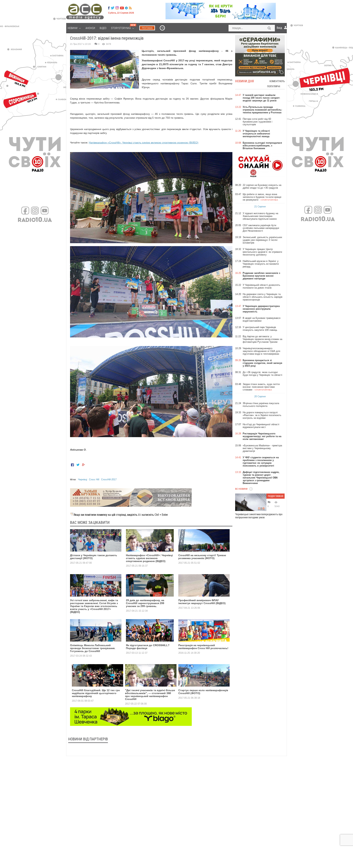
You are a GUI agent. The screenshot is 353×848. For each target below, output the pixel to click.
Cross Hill (94, 479)
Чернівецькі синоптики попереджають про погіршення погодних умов (258, 516)
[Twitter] (112, 8)
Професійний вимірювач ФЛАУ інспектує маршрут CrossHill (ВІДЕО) (202, 602)
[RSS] (130, 8)
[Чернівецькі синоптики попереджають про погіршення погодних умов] (250, 502)
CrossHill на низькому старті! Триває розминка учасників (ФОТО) (202, 557)
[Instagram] (117, 8)
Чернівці (82, 479)
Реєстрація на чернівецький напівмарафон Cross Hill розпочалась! (203, 647)
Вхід (279, 28)
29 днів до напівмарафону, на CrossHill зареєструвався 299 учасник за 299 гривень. (145, 603)
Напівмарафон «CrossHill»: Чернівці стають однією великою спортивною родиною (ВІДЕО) (143, 142)
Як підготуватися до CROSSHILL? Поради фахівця (148, 647)
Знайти (269, 28)
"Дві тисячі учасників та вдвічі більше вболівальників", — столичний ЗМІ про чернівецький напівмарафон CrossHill (150, 695)
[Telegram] (126, 8)
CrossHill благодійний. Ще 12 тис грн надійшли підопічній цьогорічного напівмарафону (96, 693)
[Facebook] (109, 8)
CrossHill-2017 (109, 479)
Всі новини (241, 488)
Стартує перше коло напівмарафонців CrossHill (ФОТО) (203, 692)
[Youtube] (122, 8)
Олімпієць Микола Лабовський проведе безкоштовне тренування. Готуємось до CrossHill (92, 648)
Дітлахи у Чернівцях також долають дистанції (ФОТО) (93, 557)
